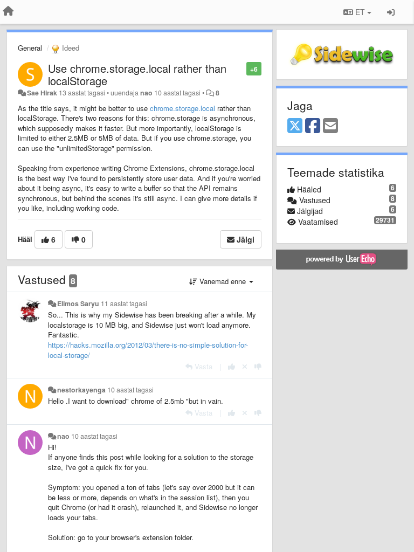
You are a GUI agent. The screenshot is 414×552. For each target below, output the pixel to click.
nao (146, 93)
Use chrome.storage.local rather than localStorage (137, 74)
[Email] (330, 126)
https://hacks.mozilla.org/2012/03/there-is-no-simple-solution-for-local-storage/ (148, 350)
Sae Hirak (42, 93)
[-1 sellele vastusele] (257, 366)
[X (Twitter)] (294, 126)
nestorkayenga (81, 390)
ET (360, 11)
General (30, 48)
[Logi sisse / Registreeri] (391, 12)
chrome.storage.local (182, 108)
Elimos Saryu (78, 303)
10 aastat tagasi (130, 390)
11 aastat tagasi (124, 303)
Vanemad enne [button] (222, 281)
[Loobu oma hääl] (244, 366)
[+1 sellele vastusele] (231, 366)
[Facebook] (312, 126)
